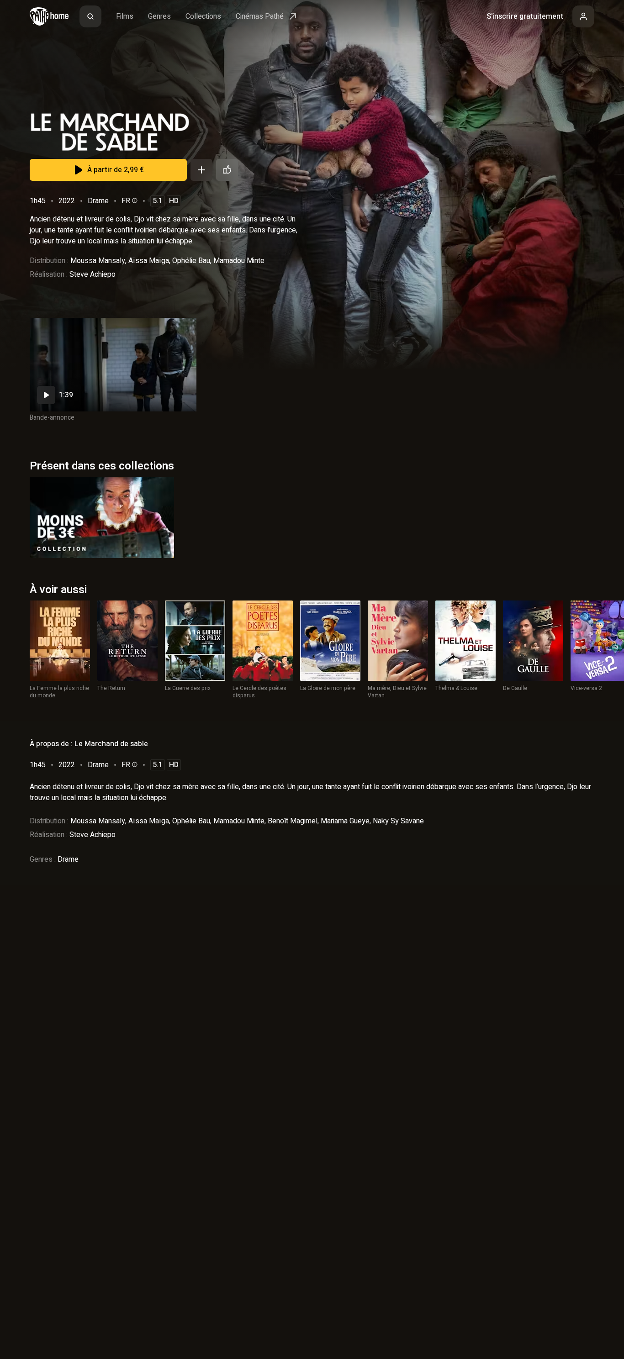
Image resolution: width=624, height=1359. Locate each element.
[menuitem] (90, 16)
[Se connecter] (583, 16)
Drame (98, 200)
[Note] (227, 170)
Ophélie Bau (191, 260)
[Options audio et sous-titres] (133, 200)
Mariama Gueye (345, 821)
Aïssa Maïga (148, 260)
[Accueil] (49, 16)
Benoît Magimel (292, 821)
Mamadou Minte (238, 260)
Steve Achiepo (92, 274)
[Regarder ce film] (113, 364)
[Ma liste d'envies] (201, 170)
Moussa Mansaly (97, 260)
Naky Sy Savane (398, 821)
